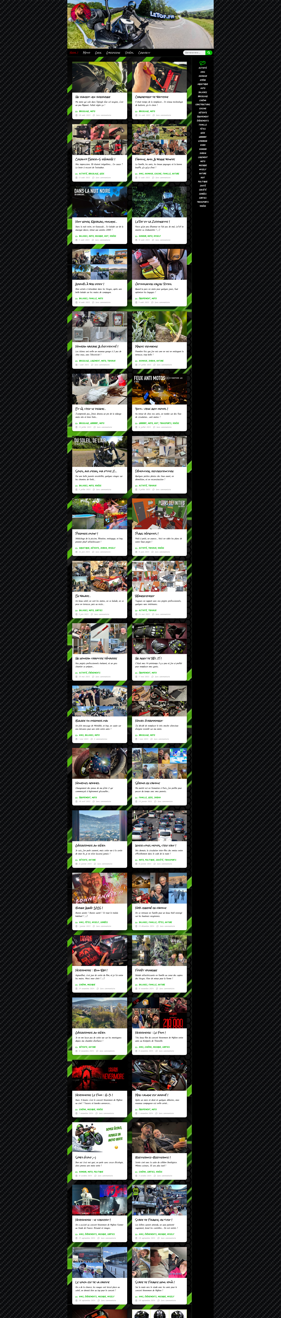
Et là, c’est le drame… (90, 408)
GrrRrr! (94, 423)
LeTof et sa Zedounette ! (152, 221)
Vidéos (129, 52)
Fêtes (88, 922)
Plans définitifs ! (146, 533)
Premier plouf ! (86, 533)
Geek (98, 52)
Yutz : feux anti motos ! (151, 408)
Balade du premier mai (91, 720)
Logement (95, 361)
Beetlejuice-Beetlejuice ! (153, 1157)
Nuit (106, 236)
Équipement (144, 298)
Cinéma (82, 984)
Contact (144, 52)
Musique (99, 236)
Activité (83, 173)
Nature (175, 173)
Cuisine (157, 173)
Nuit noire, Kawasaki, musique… (96, 221)
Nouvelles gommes (87, 783)
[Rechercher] (209, 52)
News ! (74, 52)
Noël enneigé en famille (151, 908)
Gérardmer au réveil (90, 845)
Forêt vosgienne (146, 970)
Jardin (151, 361)
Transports (165, 423)
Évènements (94, 673)
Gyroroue (113, 52)
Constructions (202, 104)
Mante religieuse (146, 346)
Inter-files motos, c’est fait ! (155, 845)
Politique (149, 860)
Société (159, 860)
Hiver (202, 145)
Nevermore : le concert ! (93, 1219)
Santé (203, 185)
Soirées (104, 922)
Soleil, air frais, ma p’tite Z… (96, 471)
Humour (142, 236)
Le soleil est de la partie (92, 1282)
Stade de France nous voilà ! (154, 1282)
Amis (141, 173)
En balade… (83, 596)
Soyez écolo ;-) (85, 1157)
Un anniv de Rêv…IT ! (148, 658)
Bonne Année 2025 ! (89, 908)
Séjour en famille (147, 783)
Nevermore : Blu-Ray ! (91, 970)
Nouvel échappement (149, 720)
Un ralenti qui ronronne (92, 97)
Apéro (203, 80)
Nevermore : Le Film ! (150, 1032)
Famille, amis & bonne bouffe (155, 159)
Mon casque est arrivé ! (151, 1095)
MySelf (157, 236)
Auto (203, 88)
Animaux (149, 173)
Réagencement (144, 596)
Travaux (111, 361)
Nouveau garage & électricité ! (96, 346)
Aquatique (84, 548)
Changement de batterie (151, 97)
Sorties (98, 610)
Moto (86, 52)
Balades (83, 236)
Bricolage (84, 111)
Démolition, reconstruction (154, 471)
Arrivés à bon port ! (89, 284)
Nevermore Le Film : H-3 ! (94, 1095)
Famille (167, 173)
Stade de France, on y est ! (153, 1219)
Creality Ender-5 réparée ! (95, 159)
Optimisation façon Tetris (153, 284)
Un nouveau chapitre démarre (96, 658)
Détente (95, 548)
